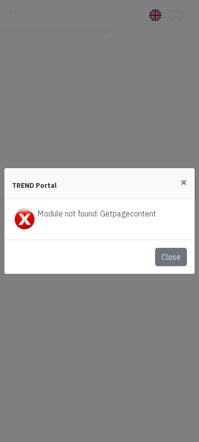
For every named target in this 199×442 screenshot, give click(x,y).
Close (171, 257)
